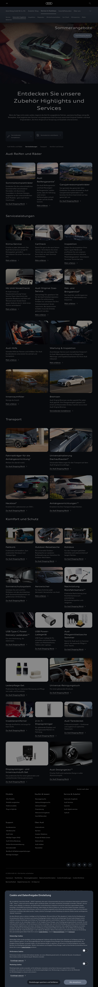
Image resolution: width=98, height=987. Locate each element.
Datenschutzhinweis (58, 931)
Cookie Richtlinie (43, 931)
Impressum (72, 931)
